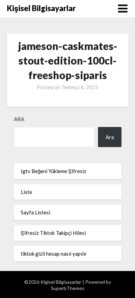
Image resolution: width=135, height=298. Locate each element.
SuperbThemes (67, 288)
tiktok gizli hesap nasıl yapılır (54, 253)
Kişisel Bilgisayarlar (41, 8)
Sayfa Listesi (35, 212)
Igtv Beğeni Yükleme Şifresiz (53, 171)
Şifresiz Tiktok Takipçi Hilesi (53, 233)
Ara (19, 119)
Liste (26, 192)
